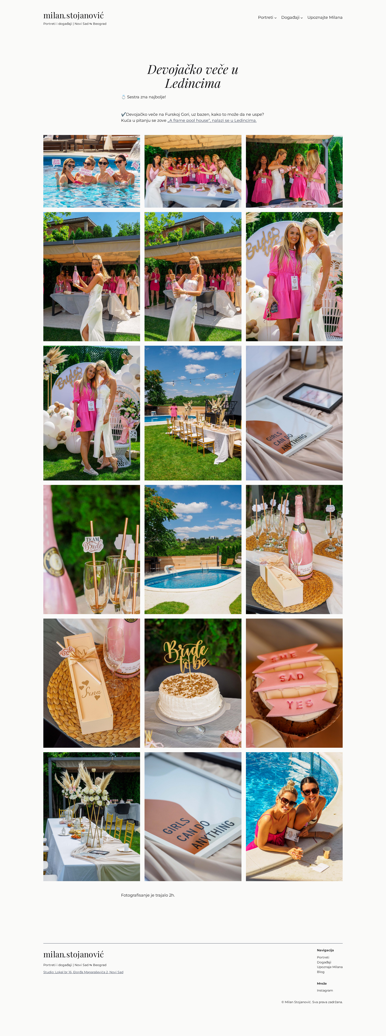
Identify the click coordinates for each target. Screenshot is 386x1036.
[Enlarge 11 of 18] (235, 491)
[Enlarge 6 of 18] (337, 218)
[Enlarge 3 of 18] (337, 141)
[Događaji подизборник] (301, 17)
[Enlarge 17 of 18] (235, 758)
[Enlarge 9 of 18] (337, 351)
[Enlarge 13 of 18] (134, 624)
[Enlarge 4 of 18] (134, 218)
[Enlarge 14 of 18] (235, 624)
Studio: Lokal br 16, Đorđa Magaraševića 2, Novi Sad (83, 972)
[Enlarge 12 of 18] (337, 491)
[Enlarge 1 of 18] (134, 141)
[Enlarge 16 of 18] (134, 758)
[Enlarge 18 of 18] (337, 758)
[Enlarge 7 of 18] (134, 351)
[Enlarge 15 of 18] (337, 624)
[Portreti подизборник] (275, 17)
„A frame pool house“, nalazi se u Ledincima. (212, 120)
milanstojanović (73, 15)
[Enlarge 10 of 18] (134, 491)
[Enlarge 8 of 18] (235, 351)
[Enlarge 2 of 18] (235, 141)
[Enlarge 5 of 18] (235, 218)
